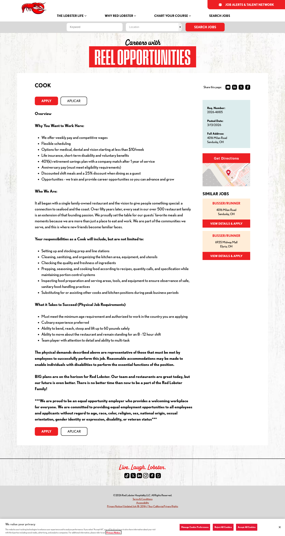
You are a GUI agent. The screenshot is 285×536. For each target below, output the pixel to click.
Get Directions (226, 158)
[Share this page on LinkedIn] (234, 87)
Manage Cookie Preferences (194, 527)
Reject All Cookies (223, 527)
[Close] (279, 527)
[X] (133, 475)
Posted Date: (215, 120)
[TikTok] (126, 475)
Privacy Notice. (113, 532)
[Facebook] (152, 475)
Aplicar (73, 101)
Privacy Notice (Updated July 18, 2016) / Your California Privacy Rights (142, 506)
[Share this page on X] (241, 87)
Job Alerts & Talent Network (249, 4)
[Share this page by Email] (227, 87)
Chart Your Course (171, 16)
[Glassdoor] (158, 475)
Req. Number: (216, 108)
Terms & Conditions (143, 498)
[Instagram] (145, 475)
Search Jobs (219, 16)
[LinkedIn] (139, 475)
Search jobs (205, 27)
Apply (46, 101)
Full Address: (215, 133)
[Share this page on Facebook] (247, 87)
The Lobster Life (70, 16)
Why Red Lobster (119, 16)
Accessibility (142, 502)
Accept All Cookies (246, 527)
